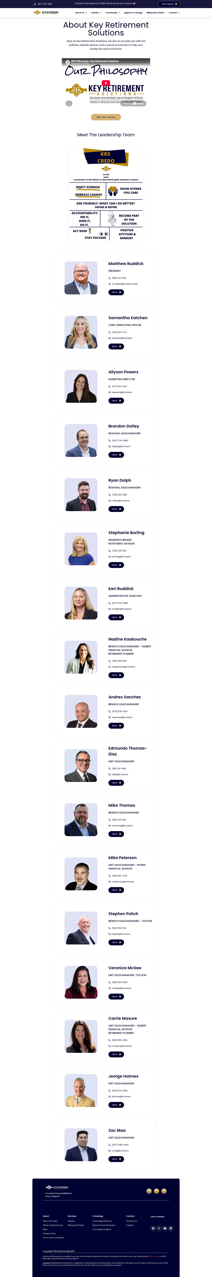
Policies (95, 13)
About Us (79, 13)
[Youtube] (164, 1228)
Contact (173, 13)
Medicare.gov (154, 1256)
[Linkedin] (170, 1228)
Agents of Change (133, 13)
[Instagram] (159, 1228)
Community (111, 13)
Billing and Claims (155, 13)
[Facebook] (153, 1228)
